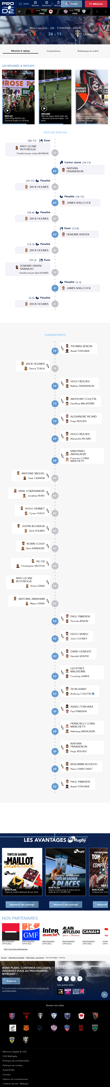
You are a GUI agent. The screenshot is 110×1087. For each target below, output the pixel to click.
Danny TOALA (37, 368)
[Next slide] (105, 12)
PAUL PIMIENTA (80, 616)
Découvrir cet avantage (22, 904)
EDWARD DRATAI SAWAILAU (31, 267)
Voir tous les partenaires (16, 949)
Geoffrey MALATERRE (82, 403)
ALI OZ (40, 561)
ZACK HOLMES (39, 186)
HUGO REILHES (80, 381)
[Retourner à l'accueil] (8, 9)
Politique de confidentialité (16, 1060)
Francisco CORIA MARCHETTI (79, 459)
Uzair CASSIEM (36, 478)
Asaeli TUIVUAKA (79, 351)
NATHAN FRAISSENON (75, 170)
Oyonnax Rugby (18, 34)
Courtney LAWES (79, 676)
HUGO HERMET (35, 508)
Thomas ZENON (79, 621)
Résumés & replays (20, 50)
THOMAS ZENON (81, 346)
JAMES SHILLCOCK (79, 202)
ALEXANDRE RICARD (83, 416)
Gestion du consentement (15, 1079)
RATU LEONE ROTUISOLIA (28, 148)
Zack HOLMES (41, 272)
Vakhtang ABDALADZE (82, 731)
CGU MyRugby (10, 1056)
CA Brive (88, 34)
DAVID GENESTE (80, 651)
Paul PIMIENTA (78, 711)
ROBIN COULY (36, 543)
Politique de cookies (13, 1065)
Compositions (53, 50)
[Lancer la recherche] (52, 4)
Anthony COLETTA (80, 693)
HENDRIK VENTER (78, 234)
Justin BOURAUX (40, 153)
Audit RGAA (8, 1069)
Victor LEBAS (37, 585)
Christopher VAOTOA (33, 565)
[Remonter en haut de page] (104, 994)
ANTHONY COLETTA (83, 398)
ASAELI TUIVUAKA (81, 706)
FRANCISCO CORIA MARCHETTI (82, 725)
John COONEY (78, 638)
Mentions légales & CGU (15, 1051)
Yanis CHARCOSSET (81, 768)
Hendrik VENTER (79, 656)
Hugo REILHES (78, 421)
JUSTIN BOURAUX (33, 526)
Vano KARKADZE (35, 548)
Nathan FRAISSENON (82, 386)
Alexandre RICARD (80, 438)
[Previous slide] (97, 12)
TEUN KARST (78, 688)
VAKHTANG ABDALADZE (78, 452)
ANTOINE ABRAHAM (31, 598)
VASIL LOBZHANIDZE (32, 490)
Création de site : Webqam (16, 1083)
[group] (41, 12)
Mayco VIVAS (37, 603)
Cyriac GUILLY (37, 513)
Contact (6, 1074)
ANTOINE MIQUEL (33, 473)
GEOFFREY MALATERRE (78, 670)
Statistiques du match (88, 50)
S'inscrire (11, 981)
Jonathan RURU (36, 495)
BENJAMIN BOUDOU (83, 764)
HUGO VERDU (79, 633)
